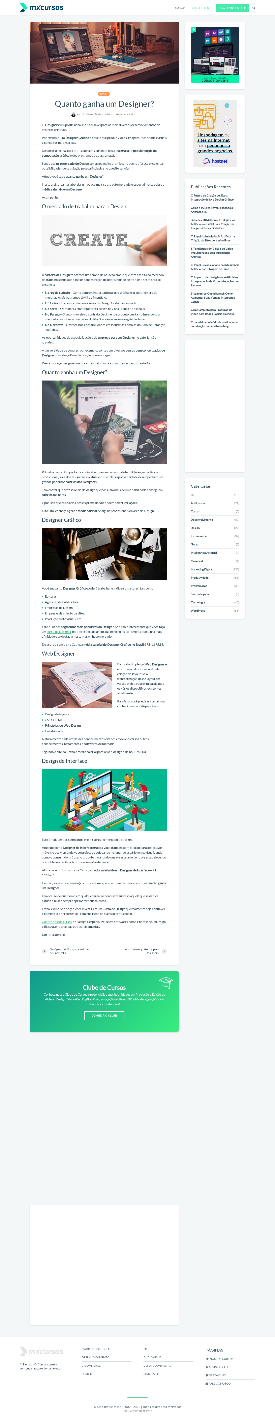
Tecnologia (198, 602)
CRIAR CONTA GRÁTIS (232, 8)
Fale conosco (219, 1383)
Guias (194, 544)
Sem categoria (200, 594)
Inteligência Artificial (204, 552)
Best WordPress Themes (138, 1410)
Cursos (195, 511)
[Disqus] (104, 1151)
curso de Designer (59, 631)
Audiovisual (198, 503)
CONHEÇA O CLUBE (104, 1015)
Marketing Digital (201, 569)
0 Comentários (127, 114)
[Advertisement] (104, 1066)
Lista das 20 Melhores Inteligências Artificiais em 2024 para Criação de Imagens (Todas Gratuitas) (213, 224)
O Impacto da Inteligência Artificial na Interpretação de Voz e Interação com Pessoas (215, 281)
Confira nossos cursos (57, 922)
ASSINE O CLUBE (202, 7)
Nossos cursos (221, 1358)
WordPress (198, 610)
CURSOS (180, 7)
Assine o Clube (219, 1367)
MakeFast (197, 561)
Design (104, 94)
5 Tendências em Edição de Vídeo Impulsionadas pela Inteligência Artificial (212, 252)
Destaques (217, 1375)
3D (192, 494)
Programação (199, 585)
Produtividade (200, 577)
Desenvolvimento (202, 519)
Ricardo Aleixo (85, 114)
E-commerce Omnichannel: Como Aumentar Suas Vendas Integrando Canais (213, 297)
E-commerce (199, 536)
